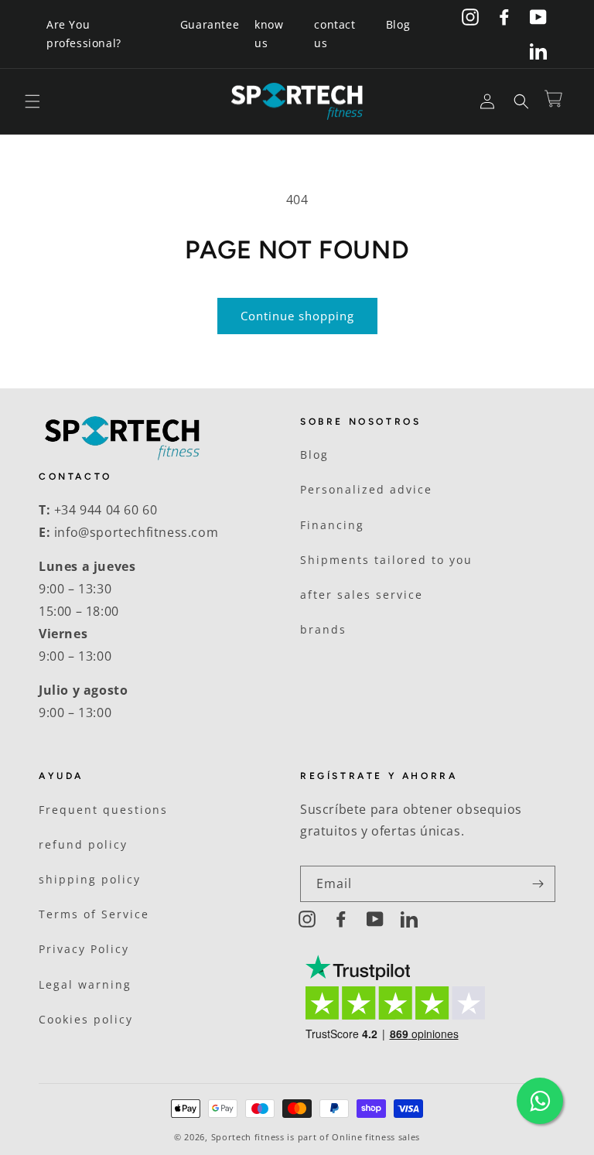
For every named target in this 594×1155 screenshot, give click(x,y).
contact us (334, 33)
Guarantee (209, 24)
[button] (32, 101)
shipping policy (90, 879)
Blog (398, 24)
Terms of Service (94, 914)
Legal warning (85, 984)
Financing (332, 525)
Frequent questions (103, 809)
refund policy (83, 844)
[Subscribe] (538, 884)
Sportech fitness (248, 1137)
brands (323, 629)
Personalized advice (366, 489)
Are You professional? (83, 33)
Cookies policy (86, 1019)
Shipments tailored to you (386, 559)
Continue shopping (297, 315)
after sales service (361, 594)
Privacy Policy (84, 948)
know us (268, 33)
